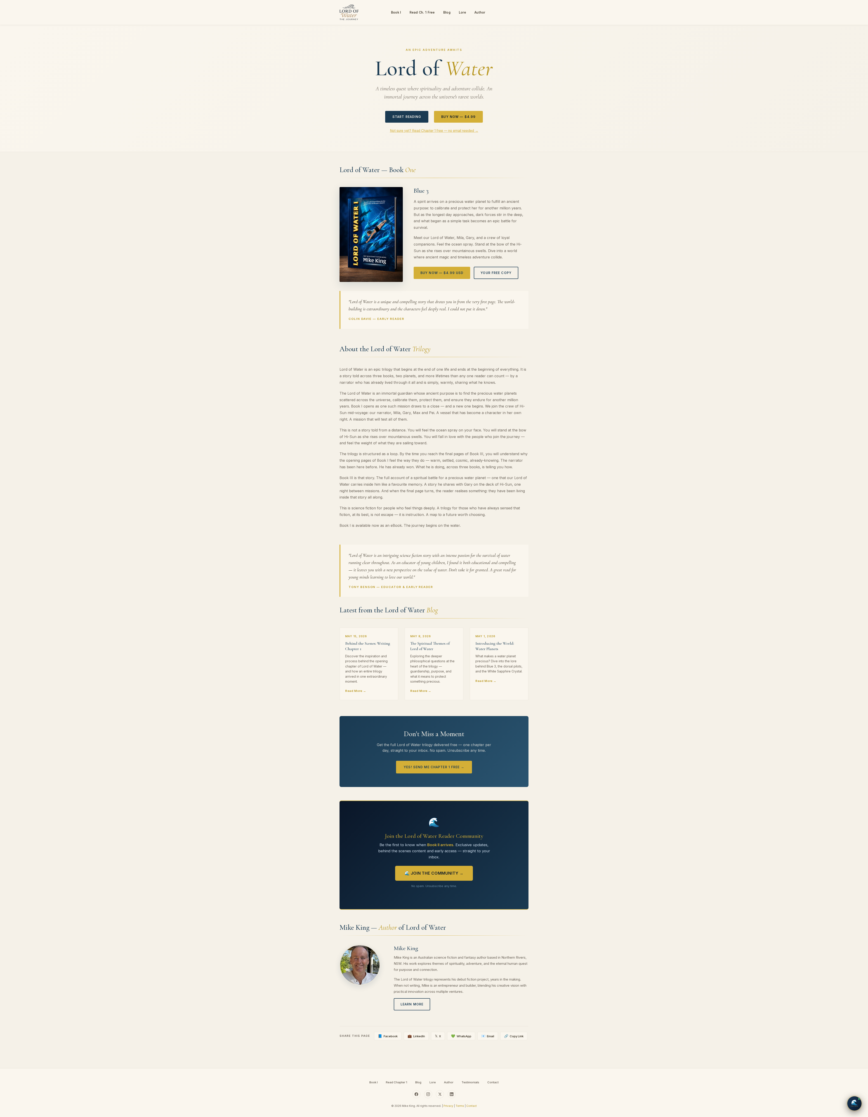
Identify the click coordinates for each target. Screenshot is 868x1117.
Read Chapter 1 (396, 1082)
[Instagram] (428, 1094)
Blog (447, 12)
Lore (462, 12)
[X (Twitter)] (440, 1094)
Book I (396, 12)
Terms (459, 1106)
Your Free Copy (496, 273)
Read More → (355, 691)
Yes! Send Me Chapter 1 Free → (434, 767)
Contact (493, 1082)
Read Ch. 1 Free (422, 12)
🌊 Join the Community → (434, 873)
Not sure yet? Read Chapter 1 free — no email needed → (434, 131)
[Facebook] (416, 1094)
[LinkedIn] (452, 1094)
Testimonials (470, 1082)
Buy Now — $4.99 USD (441, 273)
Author (479, 12)
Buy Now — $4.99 (458, 117)
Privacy (448, 1106)
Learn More (412, 1004)
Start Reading (406, 117)
